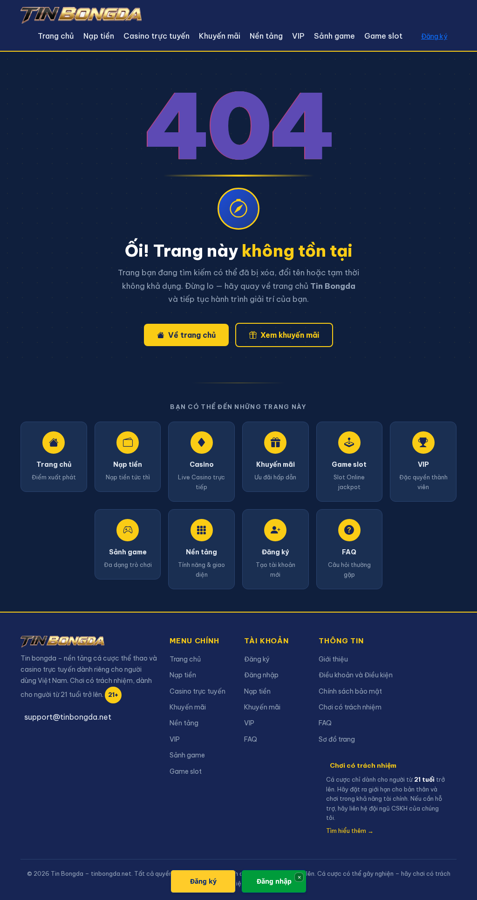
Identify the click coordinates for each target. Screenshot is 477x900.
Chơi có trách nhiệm (350, 707)
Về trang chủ (192, 335)
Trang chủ (56, 36)
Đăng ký (434, 36)
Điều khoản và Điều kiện (356, 675)
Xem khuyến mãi (289, 335)
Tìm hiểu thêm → (350, 830)
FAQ (250, 739)
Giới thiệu (333, 659)
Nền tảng (266, 36)
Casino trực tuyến (156, 36)
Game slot (383, 36)
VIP (298, 36)
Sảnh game (334, 36)
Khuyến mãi (219, 36)
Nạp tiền (98, 36)
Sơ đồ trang (337, 739)
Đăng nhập (261, 675)
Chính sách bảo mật (350, 691)
